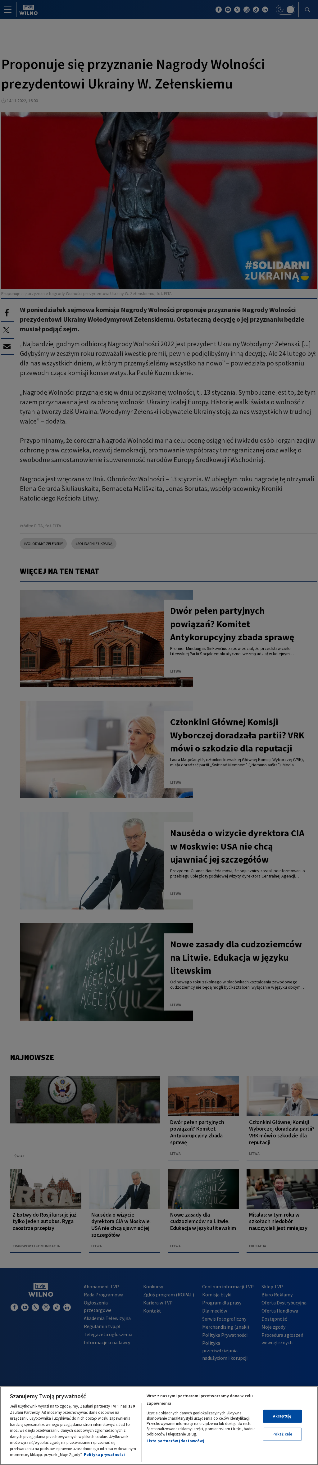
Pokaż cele (282, 1434)
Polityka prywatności (104, 1454)
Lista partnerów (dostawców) (175, 1441)
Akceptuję (282, 1416)
